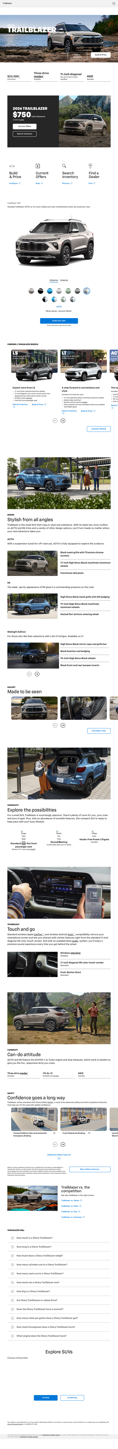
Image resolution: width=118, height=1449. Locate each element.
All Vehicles (72, 1398)
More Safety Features (90, 1169)
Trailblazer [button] (7, 3)
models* (21, 120)
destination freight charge (51, 1435)
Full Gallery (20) (99, 731)
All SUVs (45, 1398)
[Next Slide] (63, 420)
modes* (39, 76)
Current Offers (24, 126)
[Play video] (34, 1119)
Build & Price (100, 55)
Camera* (29, 398)
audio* (75, 941)
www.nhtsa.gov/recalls (14, 1424)
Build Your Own (59, 321)
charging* (76, 953)
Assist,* (50, 1102)
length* (33, 849)
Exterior (54, 280)
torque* (56, 1076)
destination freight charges (29, 1437)
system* (85, 402)
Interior (64, 280)
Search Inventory (77, 56)
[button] (19, 76)
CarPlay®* (39, 934)
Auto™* (71, 934)
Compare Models (98, 429)
